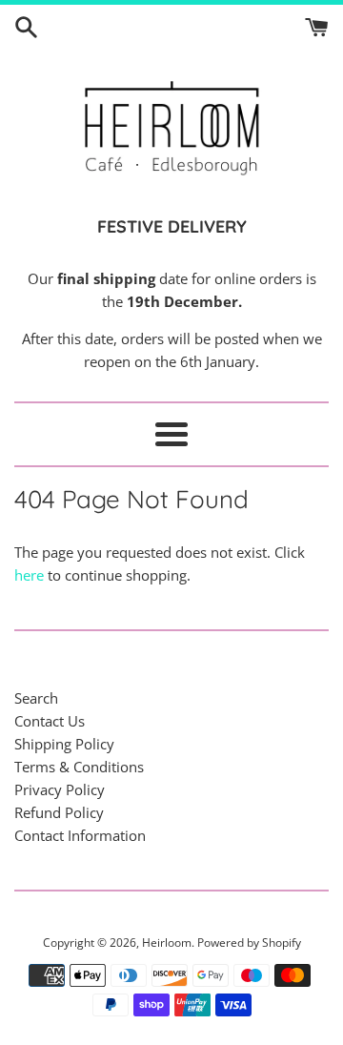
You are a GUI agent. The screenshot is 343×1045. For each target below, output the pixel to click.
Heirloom (167, 942)
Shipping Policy (64, 743)
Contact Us (49, 720)
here (29, 574)
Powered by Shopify (249, 942)
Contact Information (80, 835)
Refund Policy (59, 812)
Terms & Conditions (79, 766)
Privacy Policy (59, 789)
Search (36, 697)
